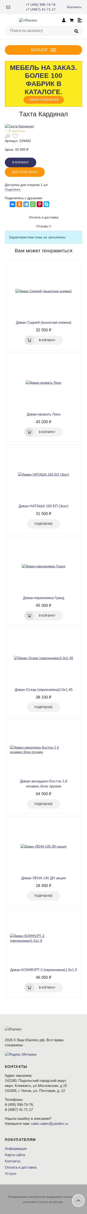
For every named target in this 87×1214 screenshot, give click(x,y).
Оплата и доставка (20, 1167)
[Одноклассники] (19, 204)
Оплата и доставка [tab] (43, 217)
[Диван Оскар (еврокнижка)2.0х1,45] (43, 658)
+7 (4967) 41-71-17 (40, 9)
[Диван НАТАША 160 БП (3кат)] (43, 474)
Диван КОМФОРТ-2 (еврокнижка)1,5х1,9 (43, 970)
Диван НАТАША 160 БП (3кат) (43, 506)
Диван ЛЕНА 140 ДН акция (43, 878)
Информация (16, 1148)
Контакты (74, 7)
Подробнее (13, 189)
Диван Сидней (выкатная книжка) (43, 322)
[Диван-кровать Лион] (43, 382)
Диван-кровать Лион (43, 414)
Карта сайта (15, 1155)
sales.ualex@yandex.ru (49, 1123)
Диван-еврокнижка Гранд (43, 598)
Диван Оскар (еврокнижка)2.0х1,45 (43, 690)
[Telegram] (26, 204)
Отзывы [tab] (43, 226)
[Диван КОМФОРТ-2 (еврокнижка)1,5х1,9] (43, 938)
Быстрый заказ (24, 172)
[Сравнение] (7, 136)
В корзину (20, 162)
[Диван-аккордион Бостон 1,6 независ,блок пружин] (43, 749)
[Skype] (46, 204)
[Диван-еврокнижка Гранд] (43, 566)
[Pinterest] (40, 204)
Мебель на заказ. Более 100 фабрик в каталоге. (43, 82)
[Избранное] (15, 136)
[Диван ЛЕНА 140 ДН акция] (43, 846)
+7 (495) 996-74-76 (40, 4)
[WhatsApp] (33, 204)
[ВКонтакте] (12, 204)
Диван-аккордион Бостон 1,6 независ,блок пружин (43, 783)
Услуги (10, 1173)
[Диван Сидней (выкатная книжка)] (43, 291)
